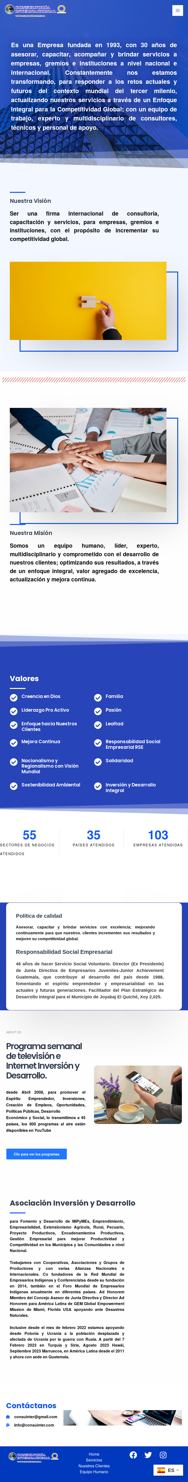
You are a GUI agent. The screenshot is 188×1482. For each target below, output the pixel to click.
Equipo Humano (94, 1471)
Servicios (94, 1460)
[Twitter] (148, 1455)
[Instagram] (163, 1455)
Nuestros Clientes (94, 1466)
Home (94, 1454)
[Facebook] (133, 1455)
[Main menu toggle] (177, 10)
